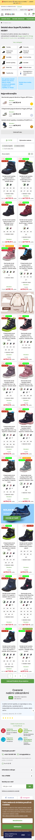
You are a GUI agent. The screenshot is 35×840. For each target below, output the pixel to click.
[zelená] (10, 184)
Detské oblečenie (18, 19)
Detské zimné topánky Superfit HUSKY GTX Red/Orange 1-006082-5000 (26, 222)
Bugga (20, 36)
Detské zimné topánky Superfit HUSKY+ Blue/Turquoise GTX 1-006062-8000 (8, 178)
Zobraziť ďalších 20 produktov (17, 681)
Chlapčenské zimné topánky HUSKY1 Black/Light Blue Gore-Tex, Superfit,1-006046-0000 (26, 266)
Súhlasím (17, 827)
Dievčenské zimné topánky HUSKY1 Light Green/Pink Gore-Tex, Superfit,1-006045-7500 (26, 477)
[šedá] (6, 392)
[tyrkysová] (10, 601)
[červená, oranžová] (10, 228)
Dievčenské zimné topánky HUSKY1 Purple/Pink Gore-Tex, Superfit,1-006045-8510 (26, 383)
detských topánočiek (10, 38)
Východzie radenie (25, 140)
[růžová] (4, 271)
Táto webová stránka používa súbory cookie (15, 816)
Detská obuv (5, 19)
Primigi (31, 36)
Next (33, 710)
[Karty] (29, 154)
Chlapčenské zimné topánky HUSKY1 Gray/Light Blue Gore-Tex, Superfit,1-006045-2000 (9, 478)
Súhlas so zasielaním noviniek (10, 791)
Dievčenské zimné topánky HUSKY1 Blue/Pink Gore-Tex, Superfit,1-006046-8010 (26, 336)
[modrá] (7, 184)
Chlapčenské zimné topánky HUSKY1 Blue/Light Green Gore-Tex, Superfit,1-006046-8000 (9, 337)
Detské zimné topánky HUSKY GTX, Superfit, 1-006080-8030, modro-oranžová (9, 596)
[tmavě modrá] (7, 228)
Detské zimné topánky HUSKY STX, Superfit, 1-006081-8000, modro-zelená (26, 545)
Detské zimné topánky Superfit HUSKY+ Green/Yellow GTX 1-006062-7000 (26, 178)
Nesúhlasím (17, 821)
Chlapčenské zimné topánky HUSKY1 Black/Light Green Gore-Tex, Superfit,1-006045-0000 (9, 546)
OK (30, 786)
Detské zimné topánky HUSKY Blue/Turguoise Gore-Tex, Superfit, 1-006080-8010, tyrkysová (9, 648)
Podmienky (22, 6)
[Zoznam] (32, 154)
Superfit (25, 36)
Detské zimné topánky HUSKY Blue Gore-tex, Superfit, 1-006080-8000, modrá (26, 648)
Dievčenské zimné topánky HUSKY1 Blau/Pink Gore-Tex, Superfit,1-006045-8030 (26, 429)
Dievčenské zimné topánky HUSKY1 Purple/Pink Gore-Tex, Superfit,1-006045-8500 (9, 383)
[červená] (6, 605)
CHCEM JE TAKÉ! (12, 518)
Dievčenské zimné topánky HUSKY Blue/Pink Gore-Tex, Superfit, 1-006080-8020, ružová (26, 596)
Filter (10, 140)
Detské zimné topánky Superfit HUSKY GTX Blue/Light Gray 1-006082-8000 (8, 222)
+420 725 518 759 (5, 10)
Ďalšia (25, 676)
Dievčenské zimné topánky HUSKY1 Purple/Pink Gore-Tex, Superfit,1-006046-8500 (9, 265)
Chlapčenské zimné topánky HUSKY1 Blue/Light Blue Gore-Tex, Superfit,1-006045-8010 (9, 429)
